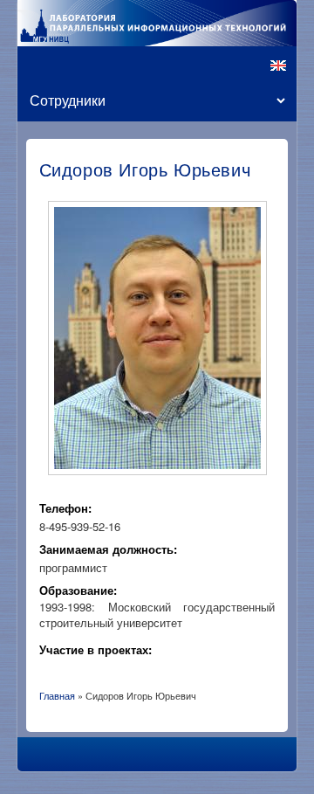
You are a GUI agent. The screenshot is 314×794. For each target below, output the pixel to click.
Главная (57, 695)
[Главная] (157, 23)
